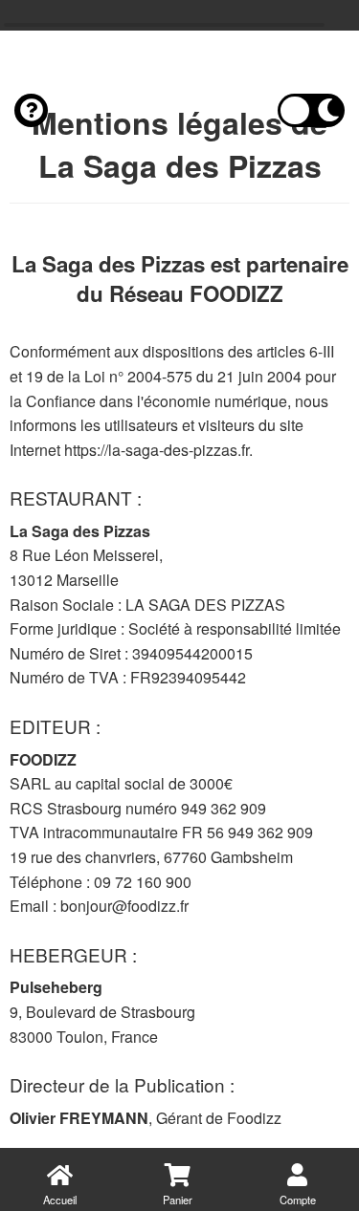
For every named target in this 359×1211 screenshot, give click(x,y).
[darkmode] (311, 110)
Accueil (60, 1199)
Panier (177, 1199)
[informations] (31, 110)
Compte (298, 1199)
